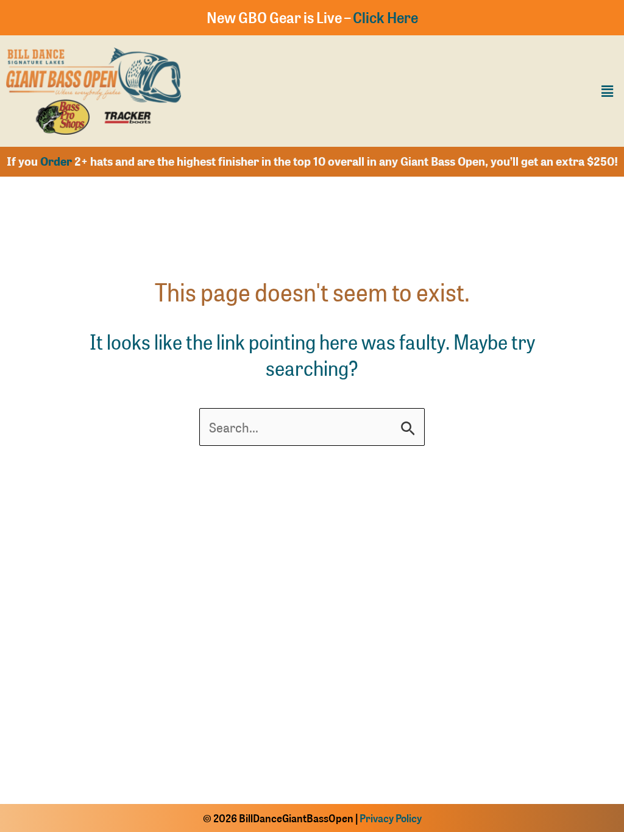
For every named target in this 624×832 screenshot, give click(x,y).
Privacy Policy (391, 818)
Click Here (385, 17)
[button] (607, 90)
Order (56, 161)
